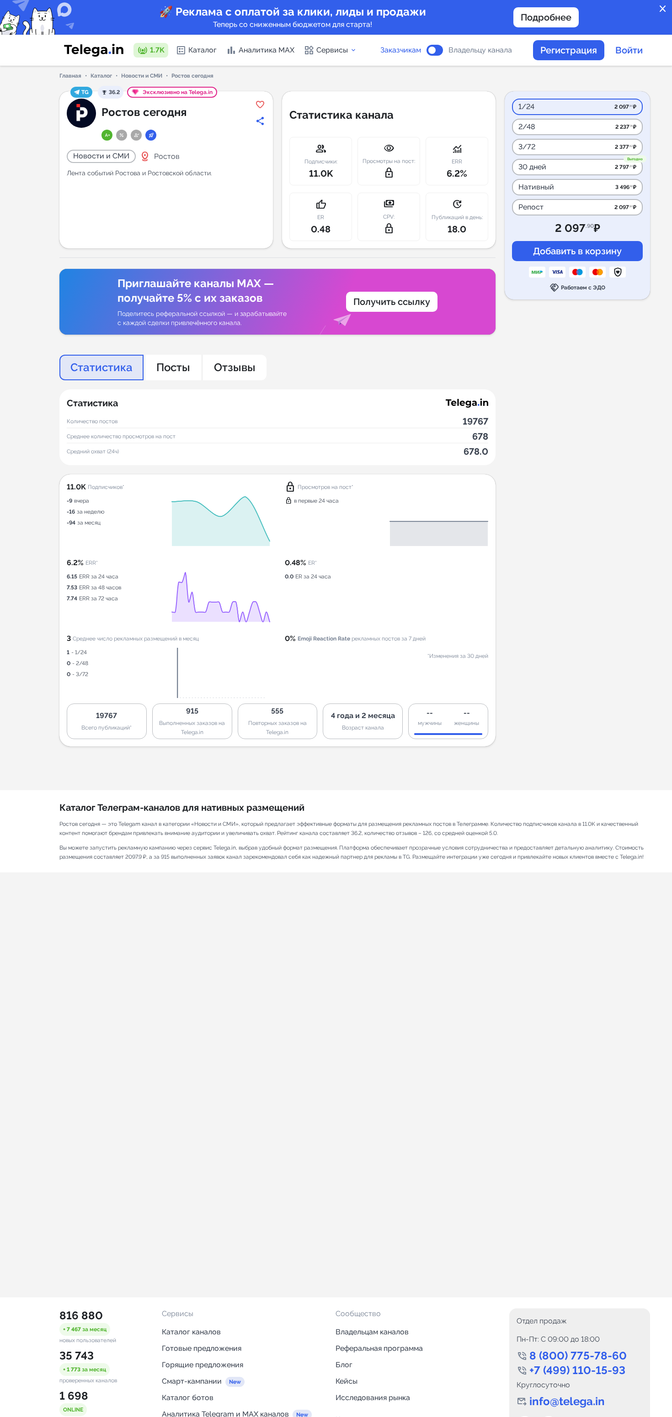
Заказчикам (400, 50)
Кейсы (346, 1381)
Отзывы (235, 367)
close (662, 9)
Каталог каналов (191, 1332)
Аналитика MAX (266, 50)
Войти (629, 50)
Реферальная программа (379, 1348)
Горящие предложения (202, 1364)
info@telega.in (567, 1401)
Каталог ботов (187, 1397)
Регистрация (568, 50)
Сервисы (332, 50)
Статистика (101, 367)
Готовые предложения (201, 1348)
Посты (173, 367)
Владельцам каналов (372, 1332)
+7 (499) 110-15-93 (577, 1370)
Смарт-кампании (192, 1381)
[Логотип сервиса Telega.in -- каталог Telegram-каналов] (93, 50)
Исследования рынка (373, 1397)
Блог (344, 1364)
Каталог (202, 50)
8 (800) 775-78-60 (578, 1355)
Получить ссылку (391, 301)
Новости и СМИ (141, 76)
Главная (70, 76)
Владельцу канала (480, 50)
